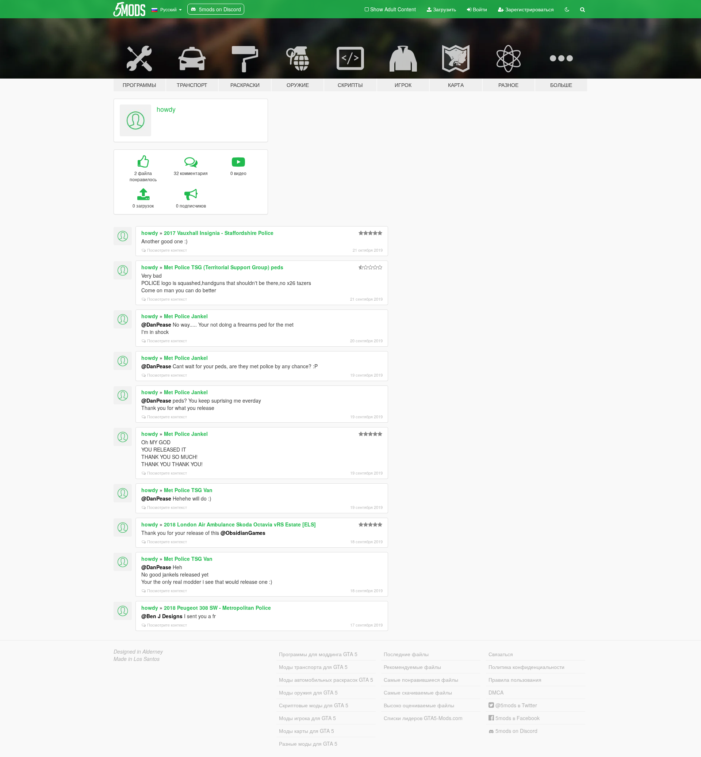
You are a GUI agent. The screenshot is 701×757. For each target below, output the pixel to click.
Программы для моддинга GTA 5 (318, 654)
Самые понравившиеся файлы (421, 679)
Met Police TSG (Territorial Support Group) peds (223, 267)
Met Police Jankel (186, 316)
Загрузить (444, 9)
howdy (166, 109)
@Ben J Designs (162, 616)
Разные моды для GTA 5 (308, 743)
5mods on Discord (515, 730)
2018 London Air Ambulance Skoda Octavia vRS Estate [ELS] (240, 524)
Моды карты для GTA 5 (306, 730)
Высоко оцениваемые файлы (419, 705)
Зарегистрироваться (529, 9)
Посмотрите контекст (167, 250)
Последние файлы (406, 654)
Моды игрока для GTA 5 (307, 718)
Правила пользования (515, 679)
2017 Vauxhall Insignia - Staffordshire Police (218, 232)
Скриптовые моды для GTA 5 (313, 705)
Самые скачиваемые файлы (418, 692)
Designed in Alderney (138, 651)
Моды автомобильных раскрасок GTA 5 (326, 679)
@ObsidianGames (243, 532)
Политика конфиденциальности (526, 666)
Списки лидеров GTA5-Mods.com (423, 718)
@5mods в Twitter (515, 705)
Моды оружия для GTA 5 (308, 692)
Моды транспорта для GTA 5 (313, 666)
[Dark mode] (567, 9)
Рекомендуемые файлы (412, 666)
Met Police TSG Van (188, 490)
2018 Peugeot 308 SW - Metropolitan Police (217, 607)
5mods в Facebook (517, 718)
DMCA (496, 692)
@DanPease (156, 324)
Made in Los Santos (137, 658)
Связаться (501, 654)
